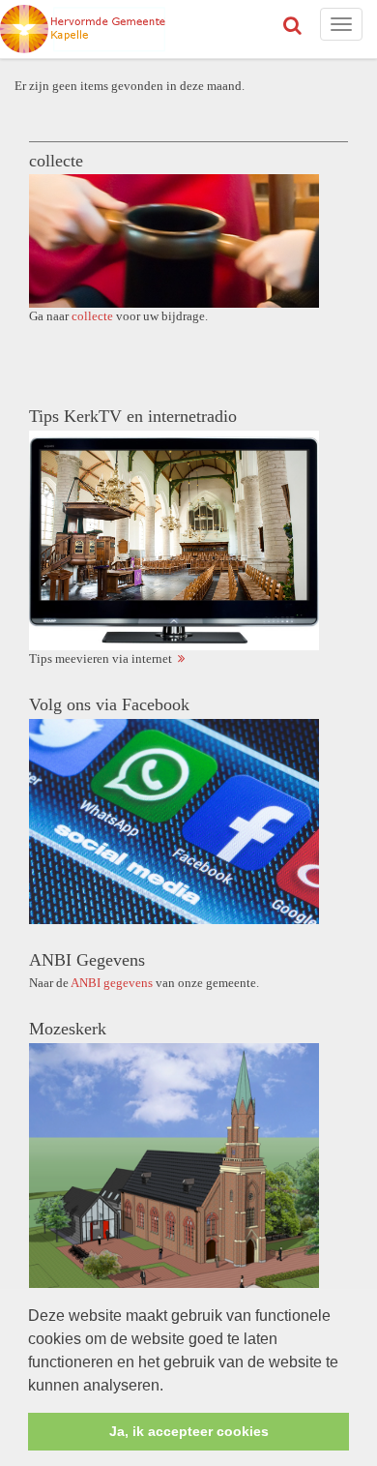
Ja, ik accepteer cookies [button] (189, 1431)
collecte (92, 316)
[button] (170, 1387)
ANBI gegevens (112, 982)
